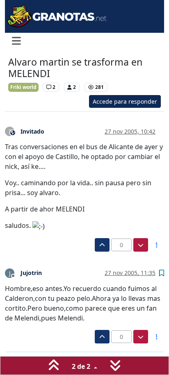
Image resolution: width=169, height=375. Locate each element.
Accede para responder (125, 101)
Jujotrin (31, 273)
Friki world (23, 87)
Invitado (32, 131)
